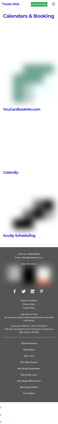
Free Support (29, 393)
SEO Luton (29, 356)
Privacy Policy (29, 304)
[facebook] (15, 291)
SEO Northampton (29, 343)
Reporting (42, 45)
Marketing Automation (24, 45)
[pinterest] (42, 291)
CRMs (18, 33)
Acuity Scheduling (19, 235)
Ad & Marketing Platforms (20, 26)
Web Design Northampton (29, 368)
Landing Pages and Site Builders (30, 37)
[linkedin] (33, 291)
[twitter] (24, 291)
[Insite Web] (10, 4)
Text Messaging (25, 48)
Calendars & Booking (21, 30)
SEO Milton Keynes (29, 362)
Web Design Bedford (29, 387)
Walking (39, 48)
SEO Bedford (29, 350)
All (37, 26)
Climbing (46, 30)
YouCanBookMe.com (21, 109)
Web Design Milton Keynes (29, 381)
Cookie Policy (29, 308)
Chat (36, 30)
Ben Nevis (47, 26)
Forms (43, 33)
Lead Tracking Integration (31, 41)
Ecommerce (30, 33)
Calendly (11, 172)
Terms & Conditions (29, 300)
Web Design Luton (29, 375)
